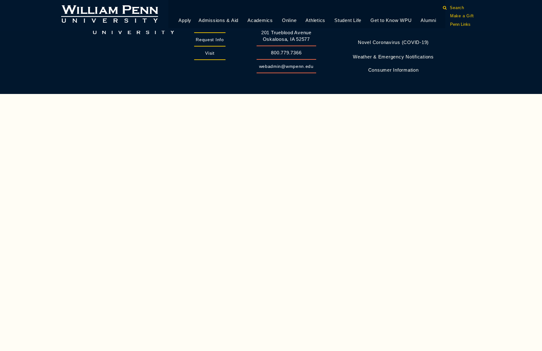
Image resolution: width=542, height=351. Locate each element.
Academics (260, 20)
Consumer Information (393, 70)
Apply (184, 20)
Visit (210, 53)
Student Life (347, 20)
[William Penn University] (109, 13)
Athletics (315, 20)
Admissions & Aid (218, 20)
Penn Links (460, 24)
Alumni (428, 20)
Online (289, 20)
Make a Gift (462, 16)
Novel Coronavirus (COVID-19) (393, 42)
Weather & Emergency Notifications (393, 56)
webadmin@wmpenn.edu (286, 66)
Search (457, 7)
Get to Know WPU (391, 20)
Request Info (210, 39)
